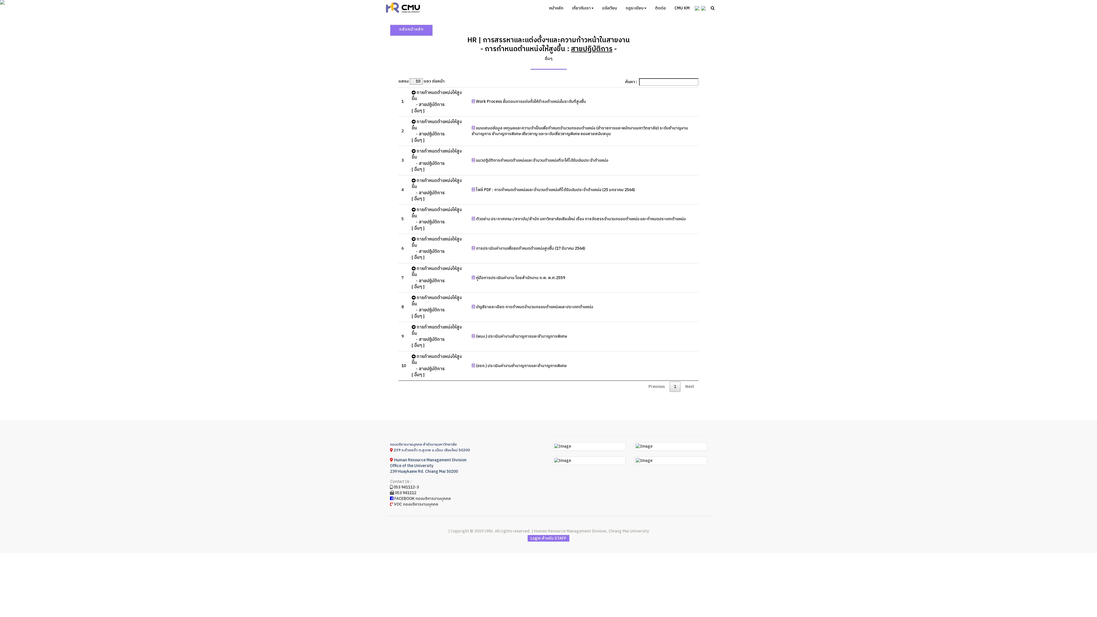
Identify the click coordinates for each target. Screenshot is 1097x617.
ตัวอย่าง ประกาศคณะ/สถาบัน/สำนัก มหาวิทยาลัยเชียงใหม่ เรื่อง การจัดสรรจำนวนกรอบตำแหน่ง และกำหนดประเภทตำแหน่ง (580, 219)
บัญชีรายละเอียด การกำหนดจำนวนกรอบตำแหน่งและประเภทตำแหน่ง (534, 307)
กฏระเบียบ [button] (635, 8)
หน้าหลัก (556, 8)
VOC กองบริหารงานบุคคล (415, 504)
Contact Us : (400, 481)
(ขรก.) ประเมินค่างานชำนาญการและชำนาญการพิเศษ (520, 365)
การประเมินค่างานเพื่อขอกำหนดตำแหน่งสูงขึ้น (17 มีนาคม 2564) (530, 248)
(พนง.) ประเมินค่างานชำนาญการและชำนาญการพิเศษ (521, 336)
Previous (656, 386)
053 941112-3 (406, 487)
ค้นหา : (631, 82)
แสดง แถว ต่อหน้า (422, 81)
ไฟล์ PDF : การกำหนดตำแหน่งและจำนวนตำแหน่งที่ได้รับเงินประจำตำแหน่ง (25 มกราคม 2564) (555, 190)
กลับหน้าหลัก (411, 29)
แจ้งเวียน (609, 8)
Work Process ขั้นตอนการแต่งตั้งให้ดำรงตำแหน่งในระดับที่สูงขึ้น (530, 101)
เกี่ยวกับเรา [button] (581, 8)
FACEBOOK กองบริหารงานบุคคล (422, 498)
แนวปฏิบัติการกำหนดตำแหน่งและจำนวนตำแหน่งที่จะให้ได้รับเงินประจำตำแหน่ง (541, 160)
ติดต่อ (660, 8)
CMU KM (682, 8)
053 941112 (405, 493)
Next (689, 386)
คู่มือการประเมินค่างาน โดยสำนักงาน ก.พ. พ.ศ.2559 (520, 278)
